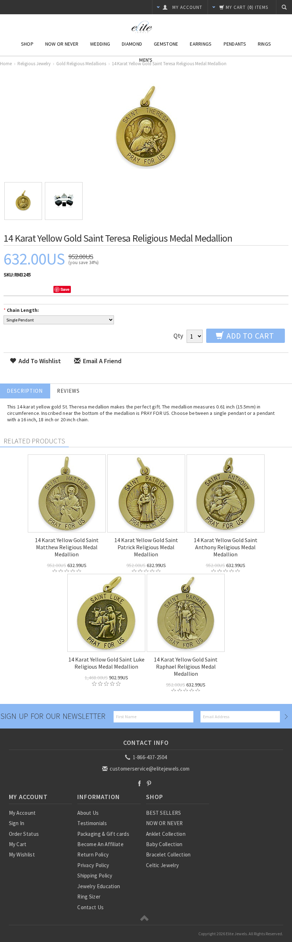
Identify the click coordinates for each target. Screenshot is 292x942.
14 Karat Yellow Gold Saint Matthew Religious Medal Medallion (67, 547)
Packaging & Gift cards (103, 833)
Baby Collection (164, 844)
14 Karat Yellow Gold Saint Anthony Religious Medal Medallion (225, 547)
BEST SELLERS (163, 812)
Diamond (132, 44)
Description (25, 390)
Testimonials (92, 823)
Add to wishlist (39, 361)
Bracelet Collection (168, 854)
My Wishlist (22, 854)
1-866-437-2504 (149, 757)
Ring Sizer (88, 896)
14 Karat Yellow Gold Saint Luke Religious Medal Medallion (106, 663)
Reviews (68, 390)
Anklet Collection (166, 833)
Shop (27, 44)
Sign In (17, 823)
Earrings (201, 44)
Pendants (235, 44)
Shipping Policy (95, 875)
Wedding (100, 44)
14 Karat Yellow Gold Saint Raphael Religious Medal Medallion (186, 666)
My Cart (18, 844)
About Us (88, 812)
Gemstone (166, 44)
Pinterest (149, 783)
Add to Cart (249, 336)
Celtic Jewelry (162, 865)
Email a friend (101, 361)
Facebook (139, 783)
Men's (145, 60)
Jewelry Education (98, 886)
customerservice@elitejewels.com (149, 768)
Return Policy (93, 854)
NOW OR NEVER (164, 823)
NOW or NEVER (61, 44)
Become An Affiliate (100, 844)
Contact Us (90, 907)
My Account (22, 812)
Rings (264, 44)
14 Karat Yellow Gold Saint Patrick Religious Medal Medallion (146, 547)
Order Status (24, 833)
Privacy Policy (93, 865)
